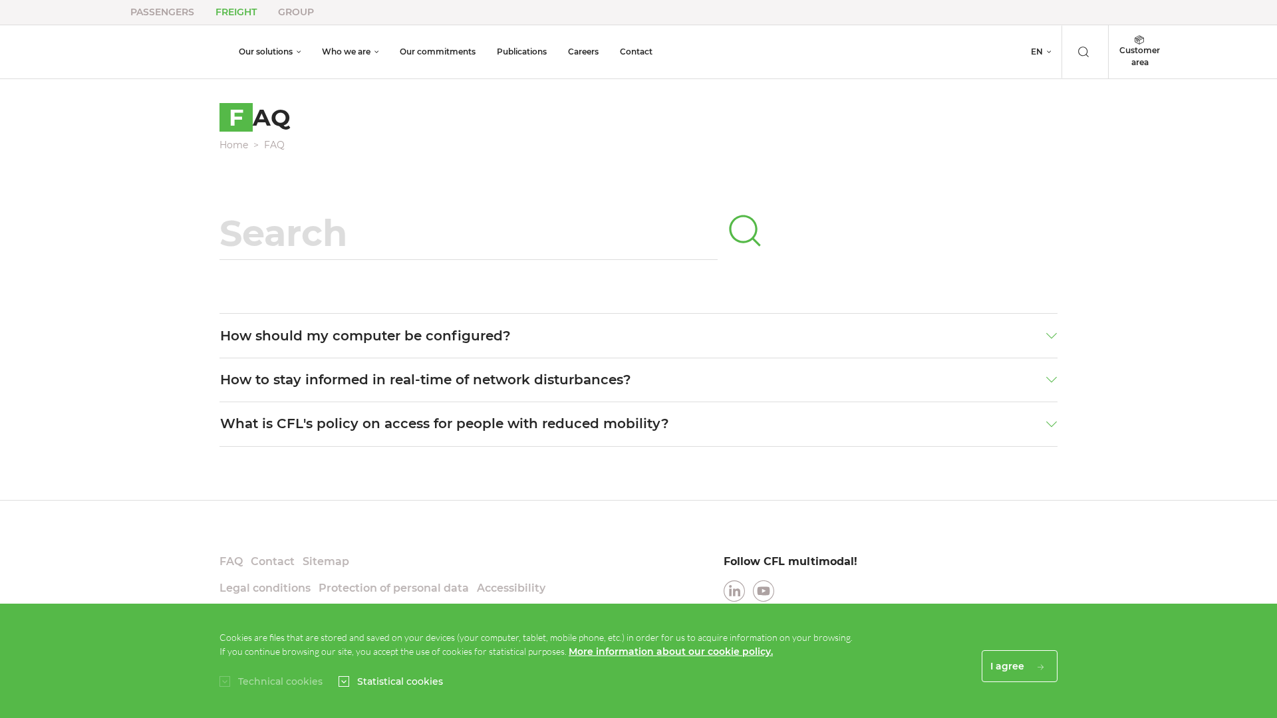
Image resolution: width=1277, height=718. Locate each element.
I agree (1008, 666)
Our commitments (438, 52)
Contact (636, 52)
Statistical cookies (400, 681)
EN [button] (1037, 52)
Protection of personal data (394, 588)
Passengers (162, 12)
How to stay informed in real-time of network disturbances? (425, 380)
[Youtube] (763, 590)
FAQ (274, 145)
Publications (522, 52)
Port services (729, 33)
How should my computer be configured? (365, 336)
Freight (236, 12)
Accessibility (511, 588)
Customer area (1139, 56)
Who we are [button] (346, 52)
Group (296, 12)
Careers (583, 52)
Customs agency (737, 50)
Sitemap (326, 561)
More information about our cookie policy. (671, 652)
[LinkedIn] (734, 590)
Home (233, 145)
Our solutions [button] (266, 52)
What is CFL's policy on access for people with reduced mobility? (444, 423)
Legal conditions (265, 588)
